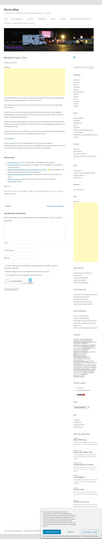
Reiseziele (76, 94)
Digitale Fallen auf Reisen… (81, 282)
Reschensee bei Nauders (56, 206)
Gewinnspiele (42, 19)
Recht (76, 353)
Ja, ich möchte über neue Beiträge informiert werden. (24, 275)
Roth (88, 356)
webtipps (80, 371)
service (39, 191)
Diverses (76, 84)
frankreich (84, 343)
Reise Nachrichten (79, 92)
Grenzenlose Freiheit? (80, 280)
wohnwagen (77, 374)
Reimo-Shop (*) (78, 177)
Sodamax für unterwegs (81, 278)
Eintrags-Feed (78, 422)
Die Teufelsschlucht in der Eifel (82, 301)
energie (94, 342)
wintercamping (78, 372)
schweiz (88, 358)
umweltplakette (89, 365)
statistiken (77, 362)
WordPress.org (78, 427)
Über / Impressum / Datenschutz (52, 536)
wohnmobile (88, 372)
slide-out (86, 361)
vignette (93, 369)
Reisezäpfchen (78, 151)
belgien (76, 339)
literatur (86, 347)
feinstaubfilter (77, 343)
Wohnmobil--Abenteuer (81, 323)
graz (59, 191)
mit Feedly (80, 388)
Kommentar (8, 221)
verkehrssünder (82, 368)
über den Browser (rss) (83, 390)
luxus (93, 348)
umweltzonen (78, 367)
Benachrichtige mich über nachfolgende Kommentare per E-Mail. (28, 271)
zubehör (76, 106)
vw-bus (75, 370)
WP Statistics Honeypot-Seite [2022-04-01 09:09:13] (19, 23)
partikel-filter (92, 352)
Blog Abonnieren (17, 19)
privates (76, 89)
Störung (7, 206)
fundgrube (77, 87)
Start (6, 19)
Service (53, 19)
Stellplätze (86, 362)
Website (6, 258)
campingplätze (86, 339)
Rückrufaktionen (79, 358)
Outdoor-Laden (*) (79, 175)
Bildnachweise (79, 132)
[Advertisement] (34, 82)
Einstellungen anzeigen (90, 532)
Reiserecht (82, 354)
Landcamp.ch (77, 275)
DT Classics (77, 149)
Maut (75, 349)
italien (92, 345)
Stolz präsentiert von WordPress (33, 530)
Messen (79, 349)
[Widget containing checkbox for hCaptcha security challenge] (19, 281)
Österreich (13, 193)
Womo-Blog (11, 9)
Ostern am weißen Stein (81, 299)
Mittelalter (86, 349)
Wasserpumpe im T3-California (83, 273)
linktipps (79, 348)
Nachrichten (81, 351)
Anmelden (77, 420)
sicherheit (76, 101)
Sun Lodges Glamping (80, 154)
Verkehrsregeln (90, 366)
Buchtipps (30, 19)
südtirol (94, 362)
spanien (91, 361)
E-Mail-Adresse (9, 250)
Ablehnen (71, 532)
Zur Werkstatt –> (9, 138)
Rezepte (76, 96)
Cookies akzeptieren (52, 532)
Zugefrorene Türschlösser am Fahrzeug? (85, 294)
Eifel (90, 341)
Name (6, 242)
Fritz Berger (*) (78, 170)
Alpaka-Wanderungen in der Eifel (83, 304)
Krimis (75, 348)
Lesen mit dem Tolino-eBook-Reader (84, 173)
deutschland (80, 341)
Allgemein (76, 80)
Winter (93, 371)
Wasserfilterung (84, 316)
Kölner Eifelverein (79, 189)
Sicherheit (63, 19)
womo (31, 191)
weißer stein (86, 371)
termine (76, 104)
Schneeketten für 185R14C (81, 297)
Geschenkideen (81, 345)
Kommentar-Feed (79, 424)
